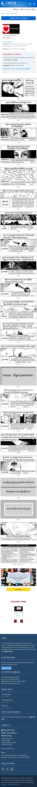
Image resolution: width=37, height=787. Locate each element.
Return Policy (7, 736)
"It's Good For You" (7, 700)
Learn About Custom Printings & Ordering (15, 68)
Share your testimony (10, 733)
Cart (24, 9)
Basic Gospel (13, 13)
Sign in (17, 9)
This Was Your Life (18, 613)
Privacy (4, 784)
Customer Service (9, 730)
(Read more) (9, 651)
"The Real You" (6, 694)
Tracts (7, 13)
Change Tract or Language (18, 18)
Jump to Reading (7, 41)
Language (6, 35)
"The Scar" (4, 705)
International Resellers (13, 784)
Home (3, 13)
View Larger (20, 564)
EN (34, 9)
